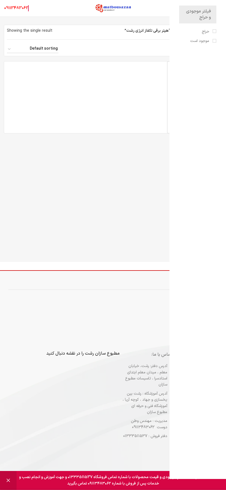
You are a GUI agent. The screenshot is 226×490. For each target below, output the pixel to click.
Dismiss (8, 480)
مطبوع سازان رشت (102, 353)
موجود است (200, 41)
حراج (206, 31)
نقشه (70, 353)
